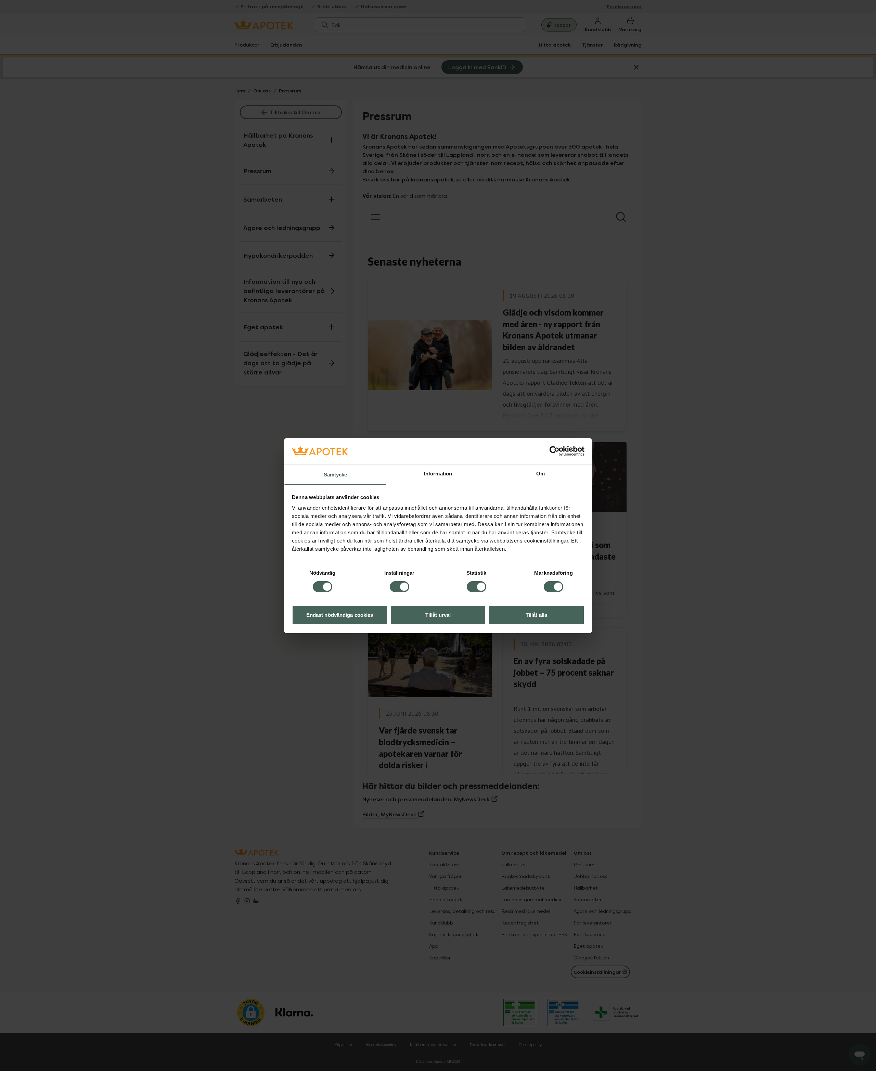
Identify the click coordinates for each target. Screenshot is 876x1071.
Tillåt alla (536, 615)
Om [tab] (540, 473)
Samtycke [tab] (335, 474)
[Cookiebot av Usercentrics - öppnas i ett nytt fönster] (554, 451)
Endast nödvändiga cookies (339, 615)
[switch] (399, 586)
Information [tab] (438, 473)
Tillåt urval (438, 615)
